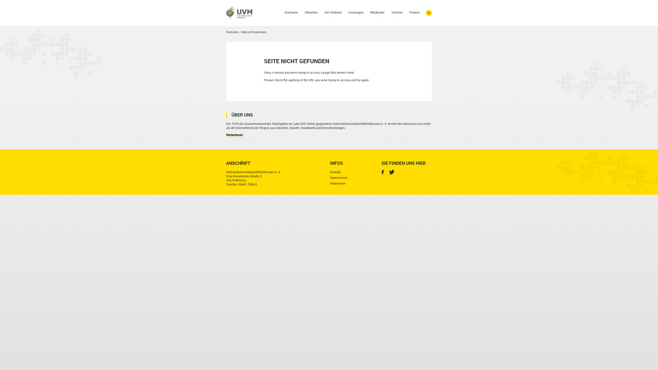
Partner (415, 12)
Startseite (291, 12)
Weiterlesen (234, 135)
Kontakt (335, 172)
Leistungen (356, 12)
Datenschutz (339, 178)
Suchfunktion (429, 13)
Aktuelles (311, 12)
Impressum (338, 183)
